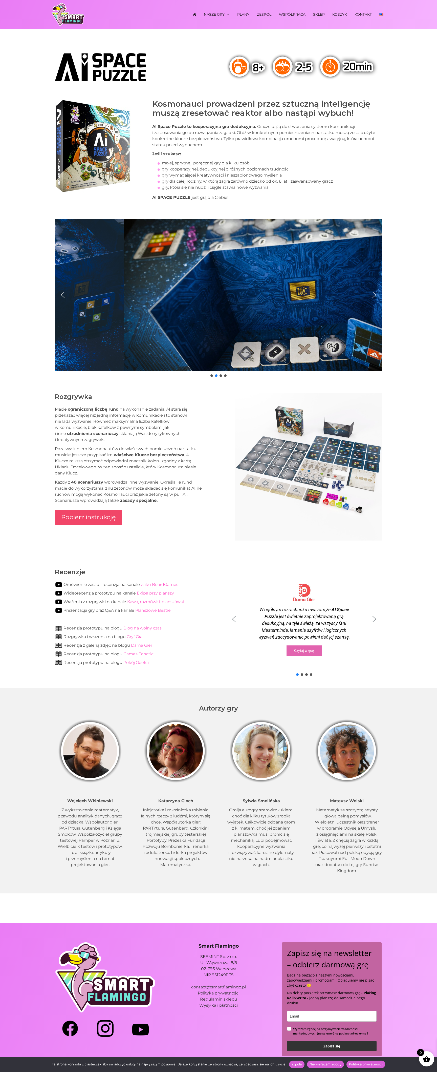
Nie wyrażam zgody (325, 1064)
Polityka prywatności (218, 993)
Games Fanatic (138, 654)
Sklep (319, 14)
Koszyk (339, 14)
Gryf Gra (134, 636)
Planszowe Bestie (153, 610)
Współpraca (292, 14)
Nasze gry (214, 14)
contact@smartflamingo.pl (218, 987)
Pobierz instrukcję (88, 517)
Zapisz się (331, 1046)
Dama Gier (141, 645)
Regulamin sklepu (218, 999)
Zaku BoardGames (159, 584)
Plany (243, 14)
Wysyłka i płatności (218, 1005)
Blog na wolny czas (142, 628)
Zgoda (297, 1064)
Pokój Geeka (136, 662)
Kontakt (363, 14)
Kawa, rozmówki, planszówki (155, 601)
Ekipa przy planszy (155, 593)
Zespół (264, 14)
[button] (63, 295)
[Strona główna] (194, 15)
